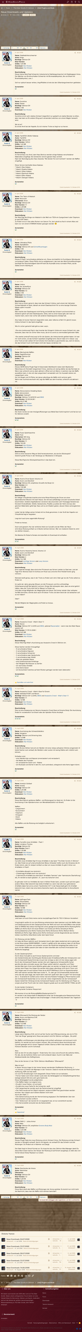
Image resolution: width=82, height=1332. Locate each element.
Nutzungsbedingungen (40, 1323)
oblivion (32, 15)
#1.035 (79, 781)
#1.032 (79, 619)
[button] (3, 2)
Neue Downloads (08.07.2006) (18, 1253)
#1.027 (79, 349)
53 (27, 48)
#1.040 (79, 1165)
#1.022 (79, 99)
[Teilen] (75, 53)
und (25, 682)
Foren (44, 1297)
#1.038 (79, 1012)
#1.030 (79, 476)
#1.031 (79, 548)
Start (73, 1323)
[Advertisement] (41, 33)
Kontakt (44, 1308)
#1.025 (79, 240)
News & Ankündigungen (30, 1241)
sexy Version (43, 561)
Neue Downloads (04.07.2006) (18, 1239)
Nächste (42, 48)
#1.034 (79, 728)
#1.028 (79, 388)
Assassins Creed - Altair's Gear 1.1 (57, 696)
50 (18, 48)
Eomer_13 (6, 15)
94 (37, 48)
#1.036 (79, 839)
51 (21, 48)
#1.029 (79, 430)
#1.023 (79, 133)
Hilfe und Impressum (64, 1323)
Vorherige (6, 48)
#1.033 (79, 689)
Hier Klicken (27, 66)
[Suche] (79, 2)
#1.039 (79, 1118)
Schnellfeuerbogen (40, 247)
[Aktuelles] (75, 2)
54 (31, 48)
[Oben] (77, 1322)
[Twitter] (80, 1329)
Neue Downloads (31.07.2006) (18, 1246)
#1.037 (79, 897)
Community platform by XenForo (20, 1328)
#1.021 (79, 52)
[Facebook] (77, 1329)
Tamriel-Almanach (48, 1304)
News (44, 1293)
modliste (25, 15)
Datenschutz (53, 1323)
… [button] (14, 48)
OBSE (42, 397)
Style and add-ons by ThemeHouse (51, 1328)
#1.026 (79, 282)
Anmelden (4, 1318)
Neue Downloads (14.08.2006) (18, 1268)
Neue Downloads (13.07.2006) (18, 1261)
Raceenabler (55, 626)
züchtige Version (29, 561)
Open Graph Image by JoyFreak (11, 1329)
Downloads (45, 1300)
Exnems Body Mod (45, 1126)
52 (24, 48)
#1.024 (79, 194)
